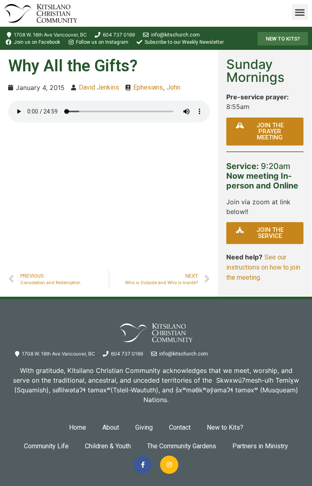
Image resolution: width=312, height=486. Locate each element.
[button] (300, 12)
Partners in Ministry (260, 446)
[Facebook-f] (143, 465)
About (110, 427)
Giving (144, 427)
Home (77, 427)
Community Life (46, 446)
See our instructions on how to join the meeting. (263, 267)
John (173, 87)
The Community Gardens (181, 446)
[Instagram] (169, 465)
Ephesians (148, 87)
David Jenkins (99, 87)
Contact (180, 427)
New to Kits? (225, 427)
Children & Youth (108, 446)
